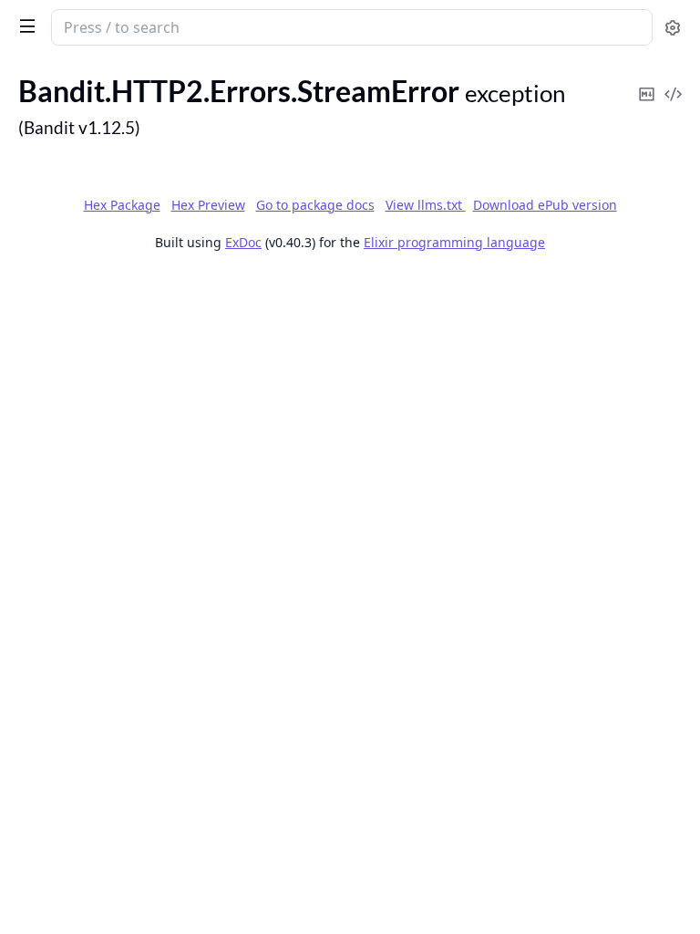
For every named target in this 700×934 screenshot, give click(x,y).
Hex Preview (208, 204)
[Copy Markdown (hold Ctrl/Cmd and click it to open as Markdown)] (646, 81)
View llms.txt (426, 204)
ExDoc (243, 242)
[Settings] (673, 27)
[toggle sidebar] (23, 25)
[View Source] (673, 81)
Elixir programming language (454, 242)
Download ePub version (545, 204)
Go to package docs (315, 205)
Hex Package (122, 204)
